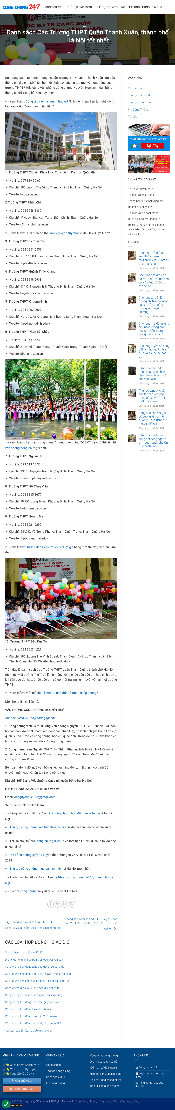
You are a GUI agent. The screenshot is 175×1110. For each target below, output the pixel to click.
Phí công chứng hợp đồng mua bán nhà (75, 813)
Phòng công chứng (100, 1101)
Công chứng (54, 7)
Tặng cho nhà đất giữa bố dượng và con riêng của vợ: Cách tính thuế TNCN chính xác (153, 418)
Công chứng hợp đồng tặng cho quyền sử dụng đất (35, 966)
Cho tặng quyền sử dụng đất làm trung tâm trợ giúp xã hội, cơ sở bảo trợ (154, 351)
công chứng (28, 891)
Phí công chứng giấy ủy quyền (30, 855)
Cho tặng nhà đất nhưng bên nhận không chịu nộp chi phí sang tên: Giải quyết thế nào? (154, 329)
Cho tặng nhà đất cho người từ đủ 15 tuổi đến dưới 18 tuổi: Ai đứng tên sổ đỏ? (154, 280)
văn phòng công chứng (21, 448)
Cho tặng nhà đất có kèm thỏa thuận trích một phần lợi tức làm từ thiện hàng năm (154, 258)
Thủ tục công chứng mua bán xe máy (36, 868)
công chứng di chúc (50, 841)
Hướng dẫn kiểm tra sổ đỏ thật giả (49, 547)
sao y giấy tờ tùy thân (64, 233)
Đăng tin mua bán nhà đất (105, 1085)
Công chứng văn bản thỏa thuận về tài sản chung (34, 995)
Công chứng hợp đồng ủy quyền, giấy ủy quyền (32, 1002)
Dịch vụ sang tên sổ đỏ (103, 1061)
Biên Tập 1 (102, 52)
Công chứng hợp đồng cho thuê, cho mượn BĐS (33, 1023)
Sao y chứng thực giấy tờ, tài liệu (24, 952)
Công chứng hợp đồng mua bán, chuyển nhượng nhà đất (38, 973)
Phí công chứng (23, 1089)
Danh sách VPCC (56, 1077)
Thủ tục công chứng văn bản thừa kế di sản (40, 827)
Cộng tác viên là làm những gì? (47, 101)
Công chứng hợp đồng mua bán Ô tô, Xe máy (32, 1016)
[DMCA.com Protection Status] (13, 1105)
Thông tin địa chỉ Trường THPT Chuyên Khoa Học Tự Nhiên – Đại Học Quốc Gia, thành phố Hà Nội (91, 923)
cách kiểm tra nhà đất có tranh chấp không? (67, 693)
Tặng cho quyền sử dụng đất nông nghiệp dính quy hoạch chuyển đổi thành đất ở (153, 441)
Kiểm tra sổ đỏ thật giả (103, 1067)
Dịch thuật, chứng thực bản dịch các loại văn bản (34, 959)
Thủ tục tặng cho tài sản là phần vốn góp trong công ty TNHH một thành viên (152, 396)
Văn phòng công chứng (104, 1055)
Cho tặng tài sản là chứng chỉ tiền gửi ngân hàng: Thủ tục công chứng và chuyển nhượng (153, 305)
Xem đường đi (23, 1080)
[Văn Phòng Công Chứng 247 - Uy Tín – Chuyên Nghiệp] (21, 7)
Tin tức (157, 7)
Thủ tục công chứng (110, 7)
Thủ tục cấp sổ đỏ (79, 7)
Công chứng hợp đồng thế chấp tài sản (28, 1009)
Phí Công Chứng (138, 7)
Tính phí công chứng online (106, 1080)
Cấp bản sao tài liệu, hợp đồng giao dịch (28, 1030)
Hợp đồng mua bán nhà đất (106, 1073)
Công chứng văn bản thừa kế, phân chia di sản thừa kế (37, 980)
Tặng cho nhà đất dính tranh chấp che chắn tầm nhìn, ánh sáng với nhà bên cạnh (153, 374)
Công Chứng (81, 1101)
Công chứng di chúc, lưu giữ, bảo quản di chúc (32, 988)
